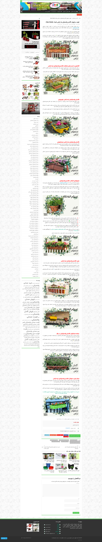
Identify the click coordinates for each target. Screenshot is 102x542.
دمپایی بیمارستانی (35, 135)
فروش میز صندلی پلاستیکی (29, 305)
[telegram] (28, 1)
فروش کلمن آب (28, 309)
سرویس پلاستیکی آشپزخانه (33, 140)
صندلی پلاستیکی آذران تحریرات (32, 144)
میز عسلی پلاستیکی (34, 267)
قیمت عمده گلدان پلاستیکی (34, 327)
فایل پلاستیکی (35, 177)
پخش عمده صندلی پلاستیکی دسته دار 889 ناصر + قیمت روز (28, 72)
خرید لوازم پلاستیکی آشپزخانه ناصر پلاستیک (71, 447)
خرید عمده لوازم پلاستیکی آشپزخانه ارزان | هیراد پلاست (52, 447)
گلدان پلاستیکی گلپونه (34, 197)
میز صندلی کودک (35, 263)
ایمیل (78, 503)
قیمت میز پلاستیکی (32, 333)
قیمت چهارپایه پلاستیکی (32, 337)
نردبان (37, 270)
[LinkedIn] (32, 1)
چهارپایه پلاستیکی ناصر (34, 129)
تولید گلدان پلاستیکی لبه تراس (64, 440)
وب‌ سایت (77, 508)
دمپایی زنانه (36, 138)
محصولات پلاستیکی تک (34, 221)
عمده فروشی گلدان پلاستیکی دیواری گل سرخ (62, 461)
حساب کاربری (70, 1)
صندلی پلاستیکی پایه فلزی (33, 153)
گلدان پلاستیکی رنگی (34, 193)
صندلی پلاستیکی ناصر (34, 171)
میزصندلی (36, 269)
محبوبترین (32, 52)
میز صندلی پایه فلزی (34, 254)
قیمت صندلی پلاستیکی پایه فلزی (31, 324)
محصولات (59, 11)
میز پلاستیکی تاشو (35, 243)
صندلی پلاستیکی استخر (34, 146)
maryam (77, 24)
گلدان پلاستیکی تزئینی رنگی (33, 192)
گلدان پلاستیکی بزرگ (34, 190)
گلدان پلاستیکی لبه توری (34, 201)
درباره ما (52, 11)
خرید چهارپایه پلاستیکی (29, 293)
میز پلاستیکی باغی (35, 239)
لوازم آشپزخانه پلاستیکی (34, 212)
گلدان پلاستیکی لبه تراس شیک (75, 443)
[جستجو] (21, 1)
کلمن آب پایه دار (35, 181)
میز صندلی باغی (35, 252)
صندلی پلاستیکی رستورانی (33, 164)
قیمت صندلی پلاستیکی (33, 318)
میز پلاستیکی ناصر (35, 247)
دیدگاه (77, 483)
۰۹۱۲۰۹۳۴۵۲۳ (48, 527)
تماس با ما (47, 11)
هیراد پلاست (36, 272)
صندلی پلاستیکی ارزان (29, 297)
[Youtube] (30, 1)
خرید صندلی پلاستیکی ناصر (28, 285)
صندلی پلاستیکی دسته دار (33, 162)
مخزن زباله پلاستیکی (34, 232)
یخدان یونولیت (35, 276)
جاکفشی (36, 126)
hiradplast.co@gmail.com (50, 533)
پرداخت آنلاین (73, 11)
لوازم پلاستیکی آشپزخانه (34, 215)
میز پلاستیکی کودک (34, 245)
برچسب (37, 54)
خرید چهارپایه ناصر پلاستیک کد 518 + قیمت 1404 (28, 62)
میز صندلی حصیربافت (34, 261)
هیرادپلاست (54, 538)
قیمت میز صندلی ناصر (31, 329)
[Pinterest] (33, 1)
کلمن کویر (36, 186)
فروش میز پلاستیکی (33, 307)
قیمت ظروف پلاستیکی (36, 325)
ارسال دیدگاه (65, 24)
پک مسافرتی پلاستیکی (34, 120)
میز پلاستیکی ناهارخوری (34, 248)
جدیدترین (37, 52)
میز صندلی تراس (35, 259)
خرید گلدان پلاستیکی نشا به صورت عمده (28, 67)
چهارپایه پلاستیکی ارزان (28, 343)
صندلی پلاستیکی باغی (34, 148)
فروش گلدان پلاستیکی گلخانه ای (73, 470)
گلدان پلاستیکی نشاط (34, 208)
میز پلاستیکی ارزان (35, 343)
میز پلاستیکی (36, 234)
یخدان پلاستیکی (35, 274)
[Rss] (37, 1)
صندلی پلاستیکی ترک (34, 157)
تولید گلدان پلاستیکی (74, 440)
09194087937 (68, 428)
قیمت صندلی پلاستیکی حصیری (27, 320)
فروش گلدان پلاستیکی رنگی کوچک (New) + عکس (49, 461)
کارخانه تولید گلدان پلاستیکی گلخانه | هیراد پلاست (74, 461)
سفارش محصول (66, 11)
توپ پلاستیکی (35, 124)
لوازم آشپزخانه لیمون (34, 214)
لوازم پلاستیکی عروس (34, 217)
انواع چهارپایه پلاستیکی (35, 283)
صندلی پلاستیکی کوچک (34, 168)
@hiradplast (48, 531)
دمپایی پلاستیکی (35, 137)
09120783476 (48, 525)
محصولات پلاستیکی (34, 219)
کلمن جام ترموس (35, 184)
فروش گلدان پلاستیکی (54, 440)
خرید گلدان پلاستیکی (64, 183)
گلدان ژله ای (36, 210)
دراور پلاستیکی (35, 131)
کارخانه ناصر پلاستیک (34, 345)
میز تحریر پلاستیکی (35, 250)
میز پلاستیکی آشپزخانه (34, 237)
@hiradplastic (48, 529)
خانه (79, 11)
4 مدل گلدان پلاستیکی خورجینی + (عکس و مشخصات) (29, 57)
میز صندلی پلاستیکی (34, 256)
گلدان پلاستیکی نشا (34, 206)
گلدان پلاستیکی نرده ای (34, 204)
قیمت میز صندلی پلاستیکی (31, 330)
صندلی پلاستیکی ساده (34, 166)
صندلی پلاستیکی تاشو (34, 155)
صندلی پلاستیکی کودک (34, 170)
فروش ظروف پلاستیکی (27, 302)
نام (78, 498)
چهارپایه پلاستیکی (35, 127)
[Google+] (36, 1)
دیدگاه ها (27, 52)
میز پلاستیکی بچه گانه (34, 241)
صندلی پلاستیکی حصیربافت (33, 160)
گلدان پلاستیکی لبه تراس (56, 441)
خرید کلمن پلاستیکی (35, 295)
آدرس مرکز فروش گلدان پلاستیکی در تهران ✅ (62, 471)
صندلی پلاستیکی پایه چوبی (33, 151)
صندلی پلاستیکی (35, 142)
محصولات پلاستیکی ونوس (33, 226)
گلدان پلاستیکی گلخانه (34, 199)
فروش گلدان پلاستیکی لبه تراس (75, 441)
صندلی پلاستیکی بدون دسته (33, 149)
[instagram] (29, 1)
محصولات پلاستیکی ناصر (33, 225)
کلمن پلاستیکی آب (35, 182)
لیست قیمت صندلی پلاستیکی (28, 342)
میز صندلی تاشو (35, 258)
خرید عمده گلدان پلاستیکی (34, 287)
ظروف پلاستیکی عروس (34, 175)
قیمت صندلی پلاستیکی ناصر (30, 322)
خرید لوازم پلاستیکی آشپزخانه (30, 289)
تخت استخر (36, 122)
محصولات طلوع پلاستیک (33, 230)
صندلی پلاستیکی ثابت (34, 159)
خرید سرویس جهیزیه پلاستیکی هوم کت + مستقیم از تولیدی (28, 77)
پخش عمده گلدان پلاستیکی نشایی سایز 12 (69, 14)
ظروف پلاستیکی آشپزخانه (33, 173)
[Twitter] (34, 1)
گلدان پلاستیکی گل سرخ (34, 195)
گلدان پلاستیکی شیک (65, 441)
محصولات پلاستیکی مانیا (33, 223)
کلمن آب (36, 179)
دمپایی (37, 133)
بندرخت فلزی (36, 118)
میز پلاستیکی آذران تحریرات (33, 236)
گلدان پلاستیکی (75, 18)
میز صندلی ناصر (35, 265)
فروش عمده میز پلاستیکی (34, 304)
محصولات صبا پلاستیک (34, 228)
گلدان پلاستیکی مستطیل (34, 203)
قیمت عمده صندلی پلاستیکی (27, 326)
